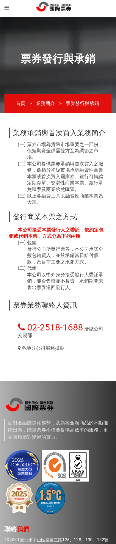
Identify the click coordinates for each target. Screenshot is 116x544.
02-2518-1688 (54, 374)
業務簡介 (45, 104)
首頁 (20, 104)
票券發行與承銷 (82, 104)
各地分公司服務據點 (43, 402)
